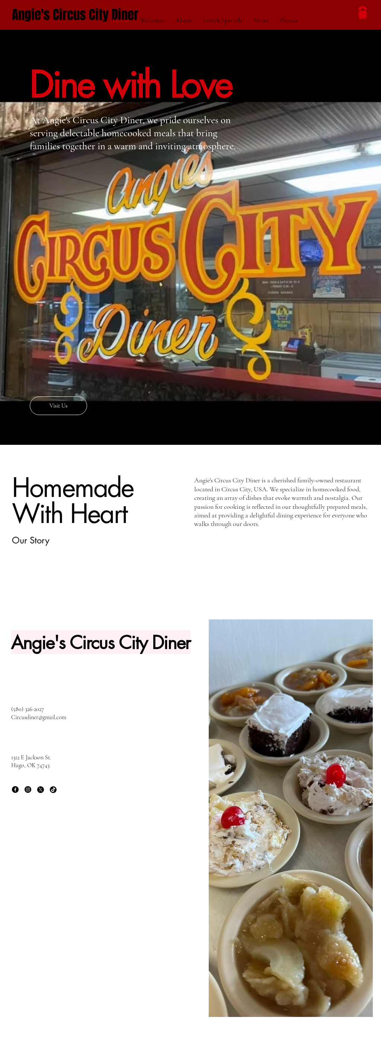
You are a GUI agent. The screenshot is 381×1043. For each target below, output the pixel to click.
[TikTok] (53, 789)
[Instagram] (28, 789)
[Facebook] (15, 789)
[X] (40, 789)
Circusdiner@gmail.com (38, 717)
